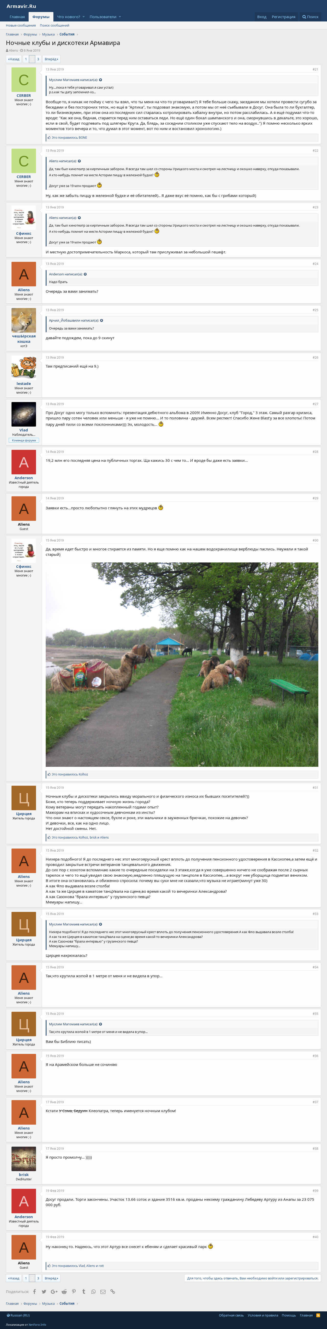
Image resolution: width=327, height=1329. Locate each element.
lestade (24, 383)
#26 (315, 357)
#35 (315, 1014)
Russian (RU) (20, 1315)
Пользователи (103, 16)
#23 (315, 207)
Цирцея (24, 813)
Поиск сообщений (54, 25)
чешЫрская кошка (24, 338)
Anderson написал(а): (66, 274)
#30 (315, 540)
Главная (17, 16)
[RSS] (318, 1315)
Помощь (289, 1315)
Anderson (24, 477)
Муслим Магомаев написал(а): (73, 79)
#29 (315, 498)
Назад (14, 59)
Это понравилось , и (80, 837)
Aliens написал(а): (63, 161)
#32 (315, 850)
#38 (315, 1148)
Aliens (24, 289)
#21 (315, 69)
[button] (83, 16)
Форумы (41, 16)
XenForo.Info (37, 1324)
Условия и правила (263, 1315)
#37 (315, 1102)
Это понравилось (69, 137)
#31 (315, 787)
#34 (315, 967)
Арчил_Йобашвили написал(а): (74, 320)
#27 (315, 404)
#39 (315, 1191)
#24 (315, 264)
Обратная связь (231, 1315)
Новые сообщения (21, 25)
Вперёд (50, 59)
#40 (315, 1237)
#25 (315, 310)
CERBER (24, 95)
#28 (315, 452)
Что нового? (68, 16)
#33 (315, 914)
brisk (24, 1174)
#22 (315, 150)
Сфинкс (23, 233)
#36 (315, 1056)
